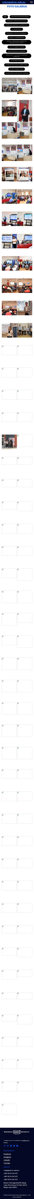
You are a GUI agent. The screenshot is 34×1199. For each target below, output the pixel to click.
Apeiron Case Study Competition (16, 65)
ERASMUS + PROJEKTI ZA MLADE (16, 21)
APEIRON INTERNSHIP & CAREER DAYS (16, 25)
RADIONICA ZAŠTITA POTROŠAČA (16, 33)
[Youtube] (14, 1146)
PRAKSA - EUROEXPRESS (16, 37)
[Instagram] (8, 1146)
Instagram (7, 1157)
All (5, 17)
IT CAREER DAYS (16, 29)
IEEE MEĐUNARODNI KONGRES (20, 17)
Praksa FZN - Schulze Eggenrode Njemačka (16, 55)
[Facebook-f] (4, 1146)
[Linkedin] (11, 1146)
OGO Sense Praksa (16, 61)
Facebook (7, 1154)
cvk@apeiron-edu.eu (13, 2)
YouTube (7, 1163)
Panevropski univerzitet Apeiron (17, 73)
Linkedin (7, 1160)
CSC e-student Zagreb (16, 47)
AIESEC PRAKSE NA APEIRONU (16, 51)
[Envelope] (17, 1146)
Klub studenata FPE (16, 69)
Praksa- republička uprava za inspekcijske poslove (17, 42)
